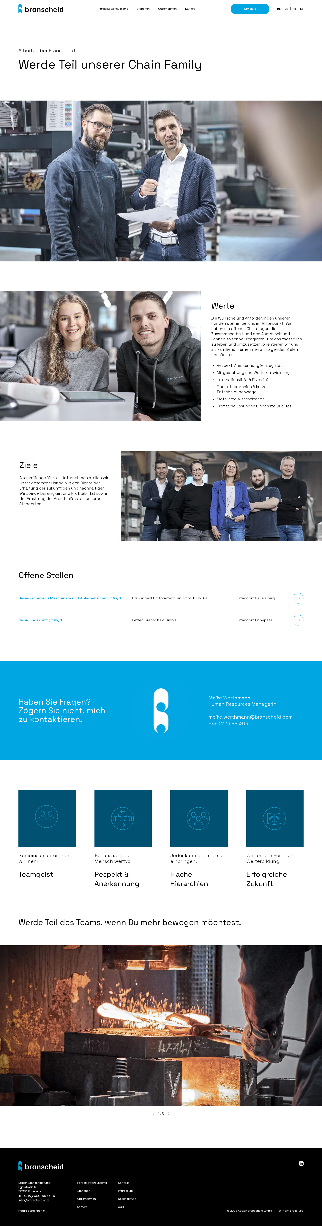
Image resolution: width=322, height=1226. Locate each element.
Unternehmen (167, 9)
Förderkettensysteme (113, 9)
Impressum (125, 1191)
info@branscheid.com (33, 1200)
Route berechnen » (31, 1211)
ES (302, 9)
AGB (121, 1207)
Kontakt (250, 9)
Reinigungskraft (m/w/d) (41, 620)
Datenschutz (127, 1199)
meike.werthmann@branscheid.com (251, 717)
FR (294, 9)
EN (286, 9)
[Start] (40, 9)
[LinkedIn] (301, 1163)
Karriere (190, 9)
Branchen (143, 9)
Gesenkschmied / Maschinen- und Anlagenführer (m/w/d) (70, 598)
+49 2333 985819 (228, 723)
